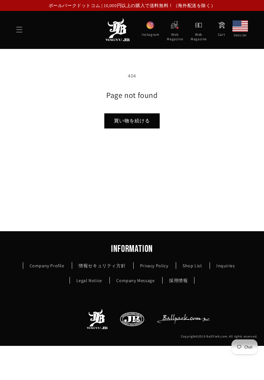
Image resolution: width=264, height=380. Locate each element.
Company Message (135, 280)
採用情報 (178, 280)
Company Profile (47, 266)
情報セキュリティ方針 (102, 266)
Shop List (192, 266)
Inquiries (225, 266)
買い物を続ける (132, 121)
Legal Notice (89, 280)
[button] (19, 30)
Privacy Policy (154, 266)
